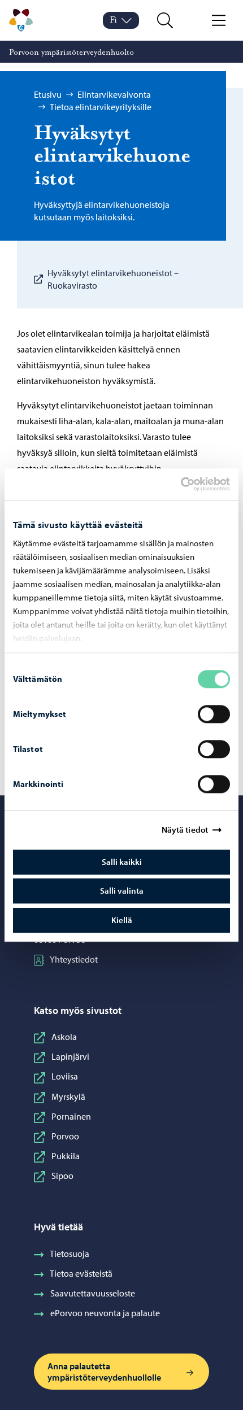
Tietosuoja (69, 1253)
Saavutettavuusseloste (92, 1293)
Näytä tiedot (185, 829)
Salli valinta (122, 890)
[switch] (214, 714)
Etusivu (48, 94)
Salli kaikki (122, 861)
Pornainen (71, 1116)
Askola (64, 1036)
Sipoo (62, 1175)
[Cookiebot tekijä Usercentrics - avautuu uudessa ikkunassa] (190, 484)
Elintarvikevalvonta (114, 94)
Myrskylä (68, 1096)
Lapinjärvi (70, 1056)
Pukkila (65, 1155)
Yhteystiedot (74, 959)
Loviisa (64, 1076)
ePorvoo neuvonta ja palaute (105, 1312)
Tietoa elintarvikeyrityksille (100, 106)
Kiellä (121, 920)
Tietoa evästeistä (81, 1273)
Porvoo (65, 1136)
